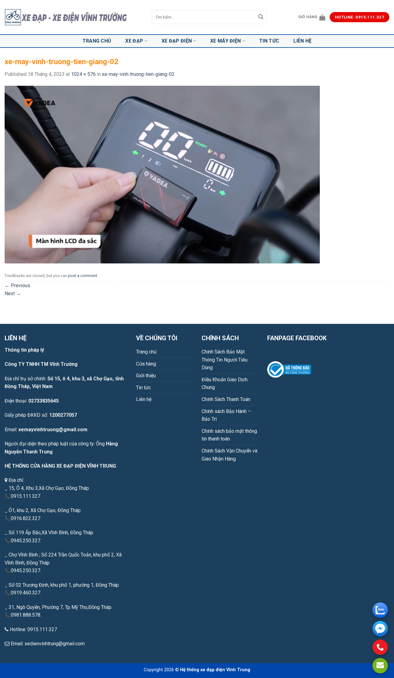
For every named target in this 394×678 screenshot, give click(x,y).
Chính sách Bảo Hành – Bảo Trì (226, 415)
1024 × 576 (83, 74)
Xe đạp (134, 41)
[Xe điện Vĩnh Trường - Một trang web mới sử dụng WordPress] (74, 17)
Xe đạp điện (177, 41)
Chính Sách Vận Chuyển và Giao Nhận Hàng (229, 455)
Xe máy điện (225, 41)
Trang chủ (96, 41)
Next (13, 293)
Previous (17, 285)
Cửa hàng (146, 364)
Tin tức (269, 41)
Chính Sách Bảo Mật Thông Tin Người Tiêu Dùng (224, 359)
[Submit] (261, 17)
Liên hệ (302, 41)
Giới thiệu (146, 375)
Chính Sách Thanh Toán (226, 399)
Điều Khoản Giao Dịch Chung (224, 384)
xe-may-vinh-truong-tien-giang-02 (138, 74)
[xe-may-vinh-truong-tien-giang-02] (162, 174)
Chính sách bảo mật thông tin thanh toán (229, 435)
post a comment (82, 275)
